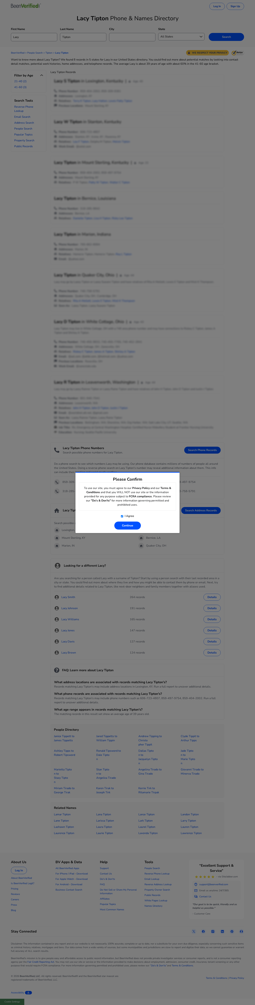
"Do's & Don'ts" (101, 501)
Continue (127, 525)
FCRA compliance (140, 496)
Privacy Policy (141, 488)
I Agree (129, 516)
